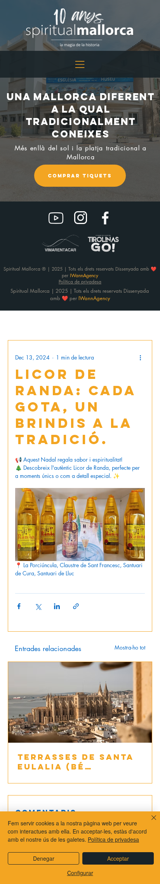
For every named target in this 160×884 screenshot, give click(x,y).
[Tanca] (149, 822)
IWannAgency (94, 298)
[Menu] (80, 64)
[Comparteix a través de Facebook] (19, 606)
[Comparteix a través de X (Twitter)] (38, 606)
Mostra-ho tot (130, 647)
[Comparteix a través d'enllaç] (76, 606)
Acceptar (118, 858)
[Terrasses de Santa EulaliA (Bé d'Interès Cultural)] (80, 702)
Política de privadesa (113, 839)
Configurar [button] (80, 873)
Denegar (43, 858)
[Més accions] (140, 357)
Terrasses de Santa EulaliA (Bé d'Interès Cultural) (76, 761)
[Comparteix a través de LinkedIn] (57, 606)
